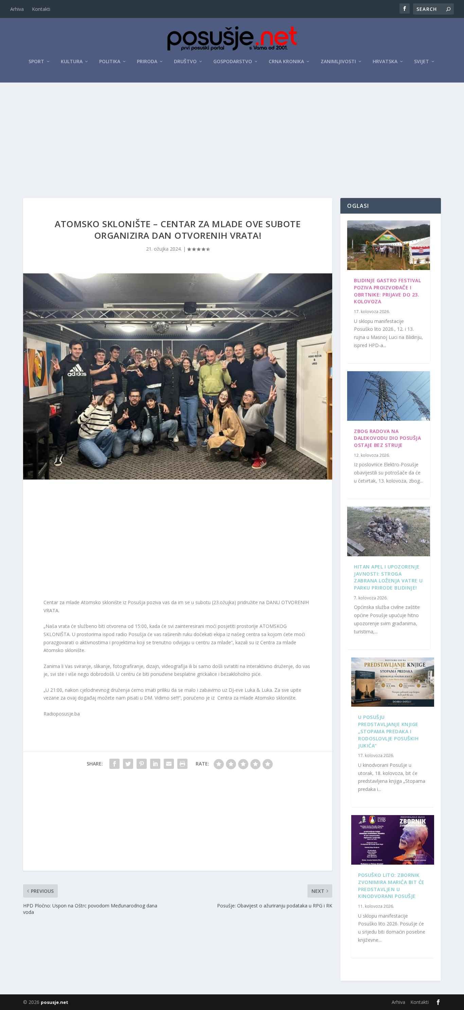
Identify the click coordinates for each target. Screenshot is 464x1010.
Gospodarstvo (232, 62)
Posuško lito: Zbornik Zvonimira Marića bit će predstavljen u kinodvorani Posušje (391, 885)
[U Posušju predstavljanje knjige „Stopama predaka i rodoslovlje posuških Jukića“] (392, 682)
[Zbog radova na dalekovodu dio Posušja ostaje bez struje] (388, 396)
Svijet (421, 62)
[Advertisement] (232, 133)
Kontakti (41, 9)
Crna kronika (286, 62)
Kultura (72, 62)
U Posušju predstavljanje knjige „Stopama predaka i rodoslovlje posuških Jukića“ (388, 731)
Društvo (185, 62)
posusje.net (54, 1002)
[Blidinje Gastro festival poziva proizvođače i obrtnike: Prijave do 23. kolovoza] (388, 245)
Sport (36, 62)
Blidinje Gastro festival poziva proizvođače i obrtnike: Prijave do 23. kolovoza (387, 291)
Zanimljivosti (338, 62)
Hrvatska (385, 62)
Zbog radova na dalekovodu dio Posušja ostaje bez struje (387, 438)
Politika (109, 62)
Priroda (147, 62)
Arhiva (17, 9)
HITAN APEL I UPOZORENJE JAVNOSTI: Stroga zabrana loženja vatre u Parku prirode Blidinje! (388, 577)
